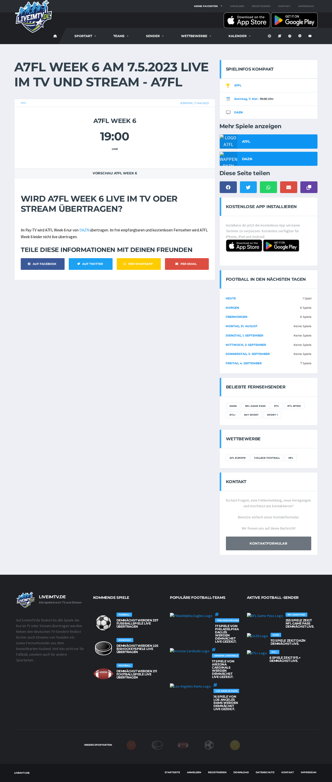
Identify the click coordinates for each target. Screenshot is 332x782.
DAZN (84, 230)
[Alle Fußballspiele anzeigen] (103, 623)
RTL (276, 405)
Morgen (232, 308)
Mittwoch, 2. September (246, 345)
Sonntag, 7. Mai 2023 (194, 103)
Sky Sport (251, 414)
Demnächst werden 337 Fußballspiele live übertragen (137, 623)
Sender (153, 36)
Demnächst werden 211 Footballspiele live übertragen (136, 674)
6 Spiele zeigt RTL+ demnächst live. (285, 659)
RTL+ (233, 414)
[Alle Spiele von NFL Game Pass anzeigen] (265, 616)
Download (241, 772)
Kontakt (284, 6)
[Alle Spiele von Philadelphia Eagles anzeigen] (191, 616)
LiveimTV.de (22, 772)
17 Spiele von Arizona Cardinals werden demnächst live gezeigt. (223, 669)
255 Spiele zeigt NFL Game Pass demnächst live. (300, 623)
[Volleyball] (235, 744)
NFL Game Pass (255, 405)
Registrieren (261, 6)
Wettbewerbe (194, 36)
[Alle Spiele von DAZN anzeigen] (257, 636)
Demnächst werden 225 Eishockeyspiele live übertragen (137, 649)
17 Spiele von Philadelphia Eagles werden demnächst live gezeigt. (227, 633)
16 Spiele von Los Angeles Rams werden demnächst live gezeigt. (225, 703)
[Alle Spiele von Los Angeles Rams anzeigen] (190, 686)
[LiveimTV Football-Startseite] (55, 36)
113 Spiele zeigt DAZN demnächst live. (288, 642)
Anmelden (237, 6)
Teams (119, 36)
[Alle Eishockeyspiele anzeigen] (103, 648)
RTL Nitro (294, 405)
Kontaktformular (268, 543)
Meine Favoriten (206, 6)
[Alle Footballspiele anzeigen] (103, 673)
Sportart (83, 36)
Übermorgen (236, 317)
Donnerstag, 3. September (248, 354)
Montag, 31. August (242, 326)
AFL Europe (238, 457)
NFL (290, 457)
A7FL (23, 102)
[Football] (183, 744)
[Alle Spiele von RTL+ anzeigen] (257, 653)
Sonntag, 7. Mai (245, 99)
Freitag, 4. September (244, 363)
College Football (267, 457)
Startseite (172, 772)
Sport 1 (272, 414)
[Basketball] (131, 744)
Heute (231, 298)
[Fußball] (209, 744)
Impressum (306, 6)
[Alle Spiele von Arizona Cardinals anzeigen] (189, 651)
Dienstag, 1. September (244, 335)
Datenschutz (265, 772)
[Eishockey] (157, 744)
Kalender (238, 36)
